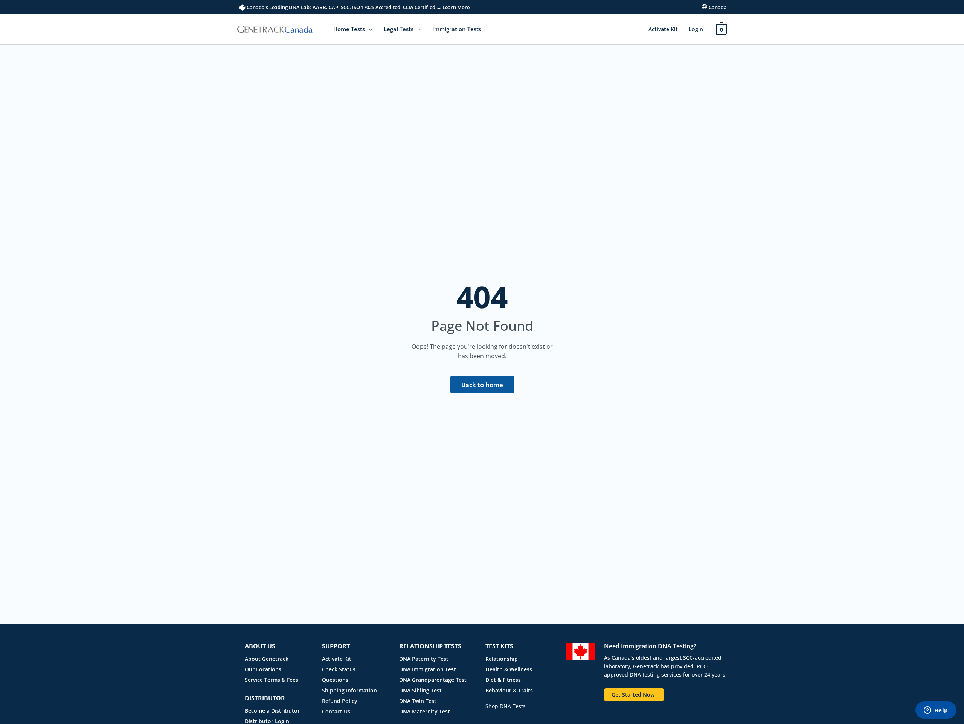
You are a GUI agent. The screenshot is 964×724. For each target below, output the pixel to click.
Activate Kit (663, 29)
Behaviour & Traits (509, 690)
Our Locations (263, 669)
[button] (368, 29)
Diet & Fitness (503, 679)
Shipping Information (349, 690)
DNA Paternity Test (423, 658)
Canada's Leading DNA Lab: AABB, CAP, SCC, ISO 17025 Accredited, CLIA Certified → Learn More (358, 7)
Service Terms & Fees (271, 679)
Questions (335, 679)
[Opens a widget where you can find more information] (935, 710)
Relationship (501, 658)
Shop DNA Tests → (508, 706)
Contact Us (336, 711)
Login (696, 29)
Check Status (338, 669)
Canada (718, 7)
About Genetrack (266, 658)
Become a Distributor (272, 710)
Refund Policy (339, 700)
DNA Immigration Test (427, 669)
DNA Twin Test (417, 700)
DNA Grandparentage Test (433, 679)
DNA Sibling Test (420, 690)
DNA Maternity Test (424, 711)
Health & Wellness (508, 669)
